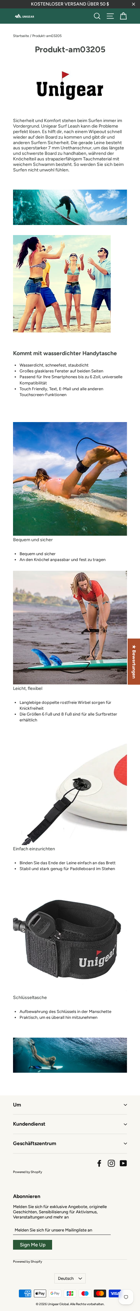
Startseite (21, 36)
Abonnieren (26, 1196)
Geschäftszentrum (34, 1143)
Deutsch (66, 1278)
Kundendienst (29, 1124)
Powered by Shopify (27, 1172)
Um (17, 1105)
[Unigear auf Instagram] (111, 1163)
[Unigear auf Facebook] (99, 1163)
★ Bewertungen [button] (134, 662)
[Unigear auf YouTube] (123, 1163)
